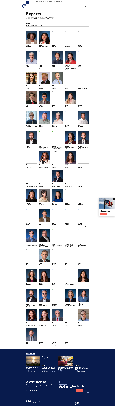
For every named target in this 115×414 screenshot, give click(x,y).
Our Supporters (77, 403)
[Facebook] (28, 391)
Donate (86, 6)
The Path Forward (39, 1)
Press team (51, 18)
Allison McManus (84, 371)
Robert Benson (44, 371)
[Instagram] (32, 391)
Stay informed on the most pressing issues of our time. (71, 386)
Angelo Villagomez (33, 371)
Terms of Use (76, 400)
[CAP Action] (29, 401)
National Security (52, 1)
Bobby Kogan (80, 371)
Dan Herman (47, 371)
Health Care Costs (59, 1)
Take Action (55, 6)
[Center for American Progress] (27, 4)
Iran (43, 1)
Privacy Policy (77, 401)
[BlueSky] (36, 391)
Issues (36, 6)
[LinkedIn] (34, 391)
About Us (61, 6)
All (28, 25)
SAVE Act (46, 1)
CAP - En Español (77, 402)
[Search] (82, 7)
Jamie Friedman (77, 371)
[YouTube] (30, 391)
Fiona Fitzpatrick (28, 371)
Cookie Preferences (77, 404)
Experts (40, 6)
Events (45, 6)
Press (50, 6)
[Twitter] (26, 391)
